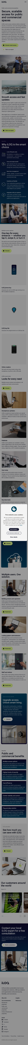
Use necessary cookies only (13, 533)
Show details (13, 537)
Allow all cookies (13, 529)
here (21, 525)
